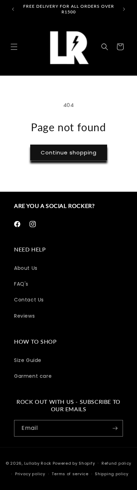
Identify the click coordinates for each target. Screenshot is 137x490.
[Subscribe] (115, 428)
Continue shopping (69, 152)
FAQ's (21, 283)
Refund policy (116, 463)
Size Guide (27, 360)
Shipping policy (112, 474)
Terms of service (70, 474)
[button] (14, 47)
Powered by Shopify (74, 463)
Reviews (24, 315)
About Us (26, 268)
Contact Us (29, 299)
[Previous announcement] (13, 9)
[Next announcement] (124, 9)
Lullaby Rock (37, 463)
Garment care (33, 376)
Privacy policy (30, 474)
